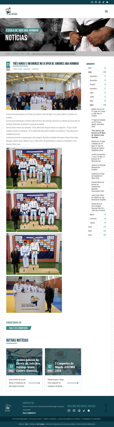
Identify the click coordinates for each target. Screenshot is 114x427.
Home (8, 54)
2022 (22, 54)
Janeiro (98, 223)
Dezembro (98, 76)
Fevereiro (98, 219)
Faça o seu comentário (18, 328)
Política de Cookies (35, 419)
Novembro (98, 80)
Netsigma (40, 424)
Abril (28, 54)
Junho (98, 97)
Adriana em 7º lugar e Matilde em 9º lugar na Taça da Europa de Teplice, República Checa (98, 145)
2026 (97, 235)
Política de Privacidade (19, 419)
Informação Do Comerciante (91, 419)
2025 (97, 231)
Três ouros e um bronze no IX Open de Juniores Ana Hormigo (98, 134)
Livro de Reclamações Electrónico (69, 419)
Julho (98, 93)
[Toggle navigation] (106, 11)
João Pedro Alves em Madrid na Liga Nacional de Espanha (99, 197)
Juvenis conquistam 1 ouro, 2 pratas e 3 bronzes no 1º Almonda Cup (98, 157)
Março (98, 215)
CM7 (26, 424)
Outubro (98, 84)
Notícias (16, 54)
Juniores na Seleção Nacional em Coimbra (99, 167)
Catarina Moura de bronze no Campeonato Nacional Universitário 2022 (98, 186)
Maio (98, 101)
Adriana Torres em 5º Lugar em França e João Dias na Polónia (98, 112)
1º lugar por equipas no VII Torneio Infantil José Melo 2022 (98, 123)
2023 (97, 227)
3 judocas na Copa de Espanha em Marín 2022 (98, 176)
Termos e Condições (49, 419)
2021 (97, 68)
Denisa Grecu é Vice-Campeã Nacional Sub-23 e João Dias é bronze (98, 207)
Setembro (98, 89)
